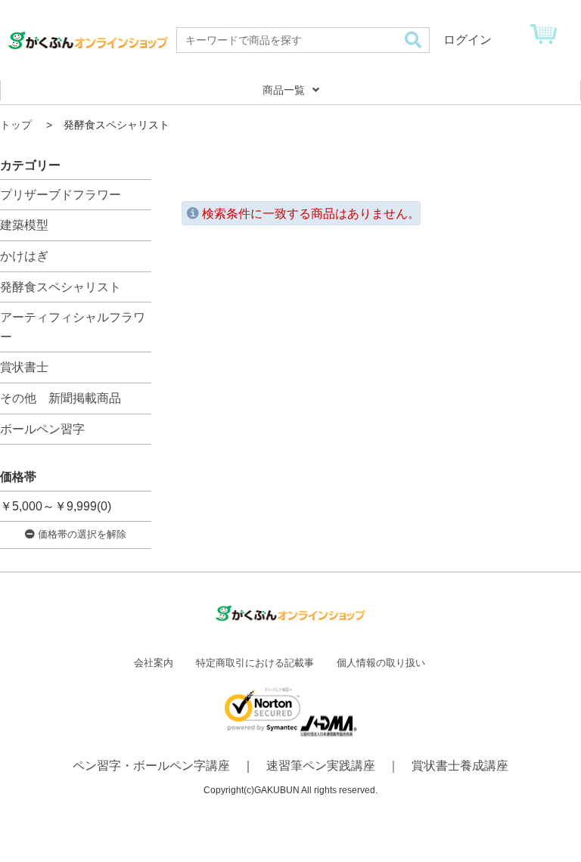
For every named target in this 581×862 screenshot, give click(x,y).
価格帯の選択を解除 (80, 534)
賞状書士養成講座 (460, 765)
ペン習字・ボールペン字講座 (151, 765)
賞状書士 (24, 367)
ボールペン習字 (42, 429)
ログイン (467, 39)
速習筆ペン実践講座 (320, 765)
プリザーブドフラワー (60, 194)
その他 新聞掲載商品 (60, 398)
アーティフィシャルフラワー (72, 327)
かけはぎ (24, 256)
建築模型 (24, 225)
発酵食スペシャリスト (60, 287)
